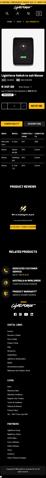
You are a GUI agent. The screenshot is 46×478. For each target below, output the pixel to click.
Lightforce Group (13, 430)
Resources (11, 351)
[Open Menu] (39, 13)
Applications (12, 355)
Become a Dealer (14, 335)
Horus (9, 450)
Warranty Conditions (15, 394)
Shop (19, 21)
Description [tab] (34, 123)
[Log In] (17, 13)
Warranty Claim (13, 390)
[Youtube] (26, 314)
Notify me (36, 105)
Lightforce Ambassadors (16, 358)
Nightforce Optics (14, 434)
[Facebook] (15, 314)
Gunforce (10, 454)
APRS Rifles (12, 438)
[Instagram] (20, 314)
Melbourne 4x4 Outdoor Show (18, 370)
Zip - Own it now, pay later (17, 414)
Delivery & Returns (14, 406)
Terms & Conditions (14, 402)
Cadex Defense (13, 446)
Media (9, 362)
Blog (9, 347)
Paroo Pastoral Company (16, 458)
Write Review (24, 87)
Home (9, 21)
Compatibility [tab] (11, 123)
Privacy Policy (12, 410)
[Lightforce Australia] (23, 307)
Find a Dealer (12, 339)
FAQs (9, 386)
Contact (10, 331)
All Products (32, 21)
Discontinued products (15, 366)
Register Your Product (15, 398)
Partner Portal (12, 343)
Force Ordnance (13, 442)
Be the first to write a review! (23, 227)
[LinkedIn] (31, 314)
